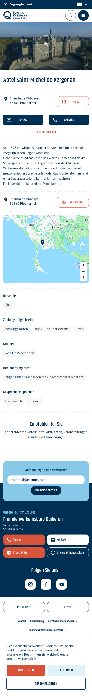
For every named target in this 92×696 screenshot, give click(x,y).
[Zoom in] (83, 265)
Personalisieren (46, 683)
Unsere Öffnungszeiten (70, 552)
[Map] (46, 249)
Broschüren (20, 552)
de (79, 4)
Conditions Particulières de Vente (46, 630)
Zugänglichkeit (18, 4)
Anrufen (69, 119)
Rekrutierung (37, 621)
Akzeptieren (26, 670)
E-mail (23, 119)
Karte (76, 101)
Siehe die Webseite (46, 132)
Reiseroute (76, 202)
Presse (68, 607)
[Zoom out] (83, 271)
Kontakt (61, 539)
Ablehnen (66, 670)
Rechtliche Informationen (61, 621)
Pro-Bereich (24, 607)
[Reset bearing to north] (83, 278)
